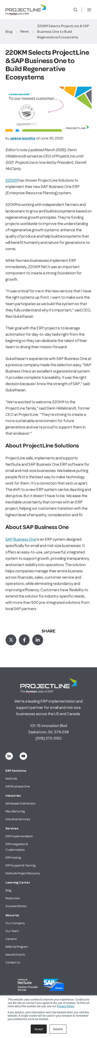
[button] (75, 9)
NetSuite (11, 778)
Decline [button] (58, 1029)
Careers (10, 939)
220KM (11, 180)
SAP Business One (20, 539)
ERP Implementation (19, 836)
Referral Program (16, 947)
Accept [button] (39, 1029)
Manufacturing (15, 811)
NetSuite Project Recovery (22, 873)
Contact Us (12, 962)
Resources (12, 898)
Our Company (15, 923)
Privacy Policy (65, 1006)
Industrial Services (17, 819)
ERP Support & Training (20, 865)
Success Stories (15, 906)
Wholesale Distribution (20, 803)
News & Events (15, 954)
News (24, 31)
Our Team (12, 931)
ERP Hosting (13, 857)
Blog (8, 31)
